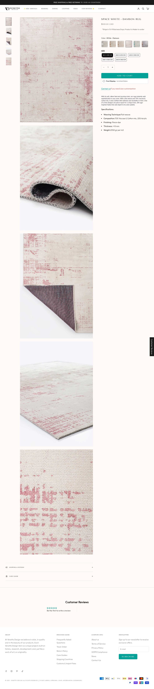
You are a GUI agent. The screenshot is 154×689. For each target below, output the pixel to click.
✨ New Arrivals (30, 8)
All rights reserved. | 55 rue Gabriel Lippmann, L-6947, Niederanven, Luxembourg (52, 680)
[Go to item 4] (9, 51)
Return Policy (62, 651)
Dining (55, 8)
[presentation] (102, 44)
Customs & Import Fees (66, 663)
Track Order (62, 647)
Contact (101, 8)
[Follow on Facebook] (6, 671)
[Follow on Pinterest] (17, 671)
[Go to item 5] (9, 61)
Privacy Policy (97, 648)
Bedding (44, 8)
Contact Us (96, 660)
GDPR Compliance (99, 652)
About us (95, 639)
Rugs (76, 8)
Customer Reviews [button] (152, 346)
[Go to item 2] (9, 31)
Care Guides (62, 655)
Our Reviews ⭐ (88, 8)
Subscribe (128, 657)
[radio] (104, 44)
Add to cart (125, 76)
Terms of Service (99, 644)
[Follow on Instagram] (11, 671)
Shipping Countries (65, 659)
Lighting (65, 8)
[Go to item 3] (9, 41)
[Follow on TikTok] (22, 671)
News (94, 656)
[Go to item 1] (9, 22)
